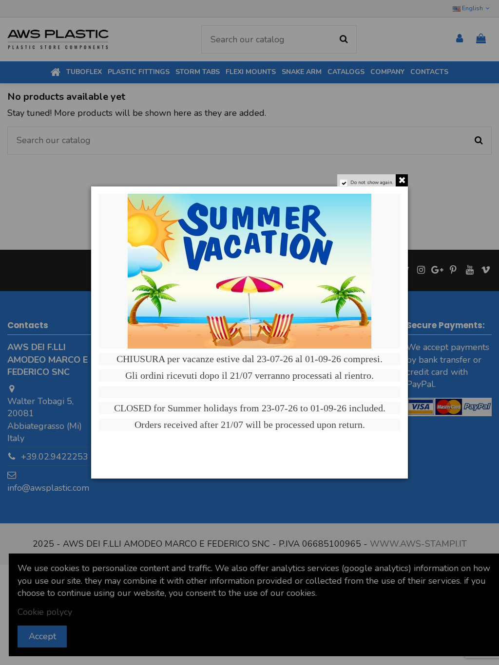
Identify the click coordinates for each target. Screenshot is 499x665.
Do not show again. (371, 182)
